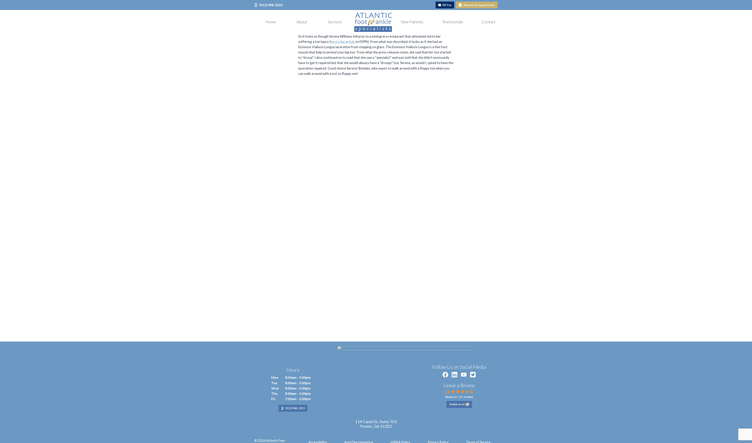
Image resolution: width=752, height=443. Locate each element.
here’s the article (342, 42)
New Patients (412, 21)
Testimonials (452, 21)
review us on (457, 404)
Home (271, 21)
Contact (488, 21)
